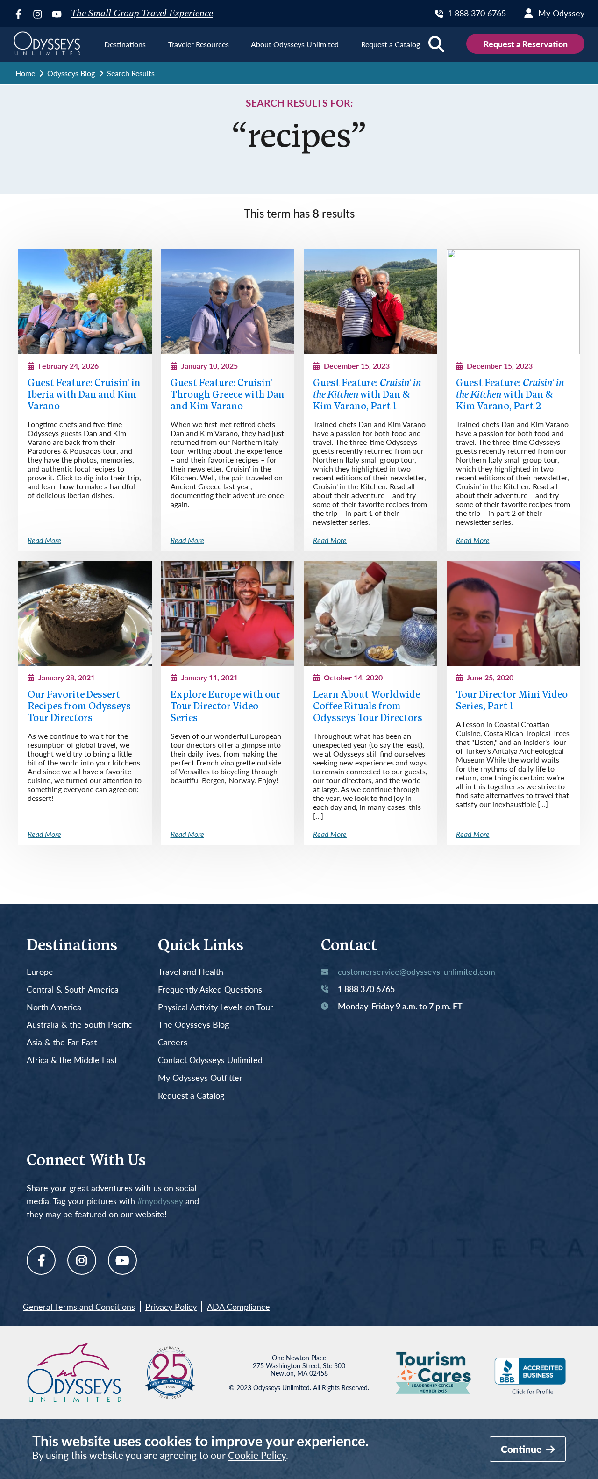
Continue (522, 1449)
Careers (172, 1042)
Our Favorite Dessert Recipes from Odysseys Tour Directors (79, 706)
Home (25, 73)
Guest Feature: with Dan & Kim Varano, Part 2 (510, 395)
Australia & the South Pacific (79, 1024)
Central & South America (73, 989)
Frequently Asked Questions (210, 989)
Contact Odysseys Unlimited (210, 1060)
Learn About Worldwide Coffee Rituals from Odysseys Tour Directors (367, 706)
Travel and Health (190, 972)
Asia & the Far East (62, 1042)
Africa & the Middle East (72, 1060)
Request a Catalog (191, 1095)
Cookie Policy (257, 1455)
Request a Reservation (526, 44)
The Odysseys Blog (193, 1024)
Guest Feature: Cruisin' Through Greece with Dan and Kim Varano (228, 395)
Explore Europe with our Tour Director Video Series (225, 706)
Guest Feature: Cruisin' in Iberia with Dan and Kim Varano (84, 395)
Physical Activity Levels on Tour (215, 1007)
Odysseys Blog (71, 73)
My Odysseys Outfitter (200, 1078)
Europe (40, 972)
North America (54, 1007)
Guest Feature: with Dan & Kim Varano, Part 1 (367, 395)
